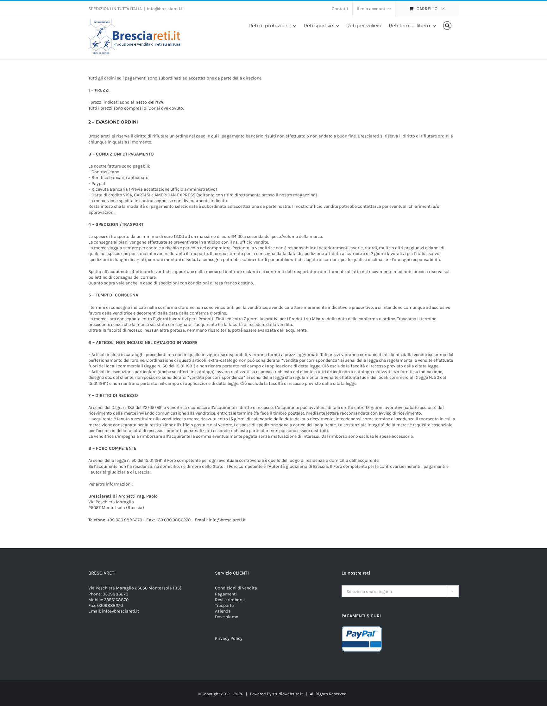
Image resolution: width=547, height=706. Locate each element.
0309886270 (115, 594)
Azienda (223, 611)
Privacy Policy (228, 638)
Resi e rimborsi (230, 599)
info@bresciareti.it (165, 8)
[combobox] (400, 591)
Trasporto (224, 605)
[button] (447, 25)
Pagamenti (226, 594)
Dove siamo (226, 617)
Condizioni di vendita (236, 588)
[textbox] (400, 592)
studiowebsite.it (287, 693)
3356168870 (116, 599)
